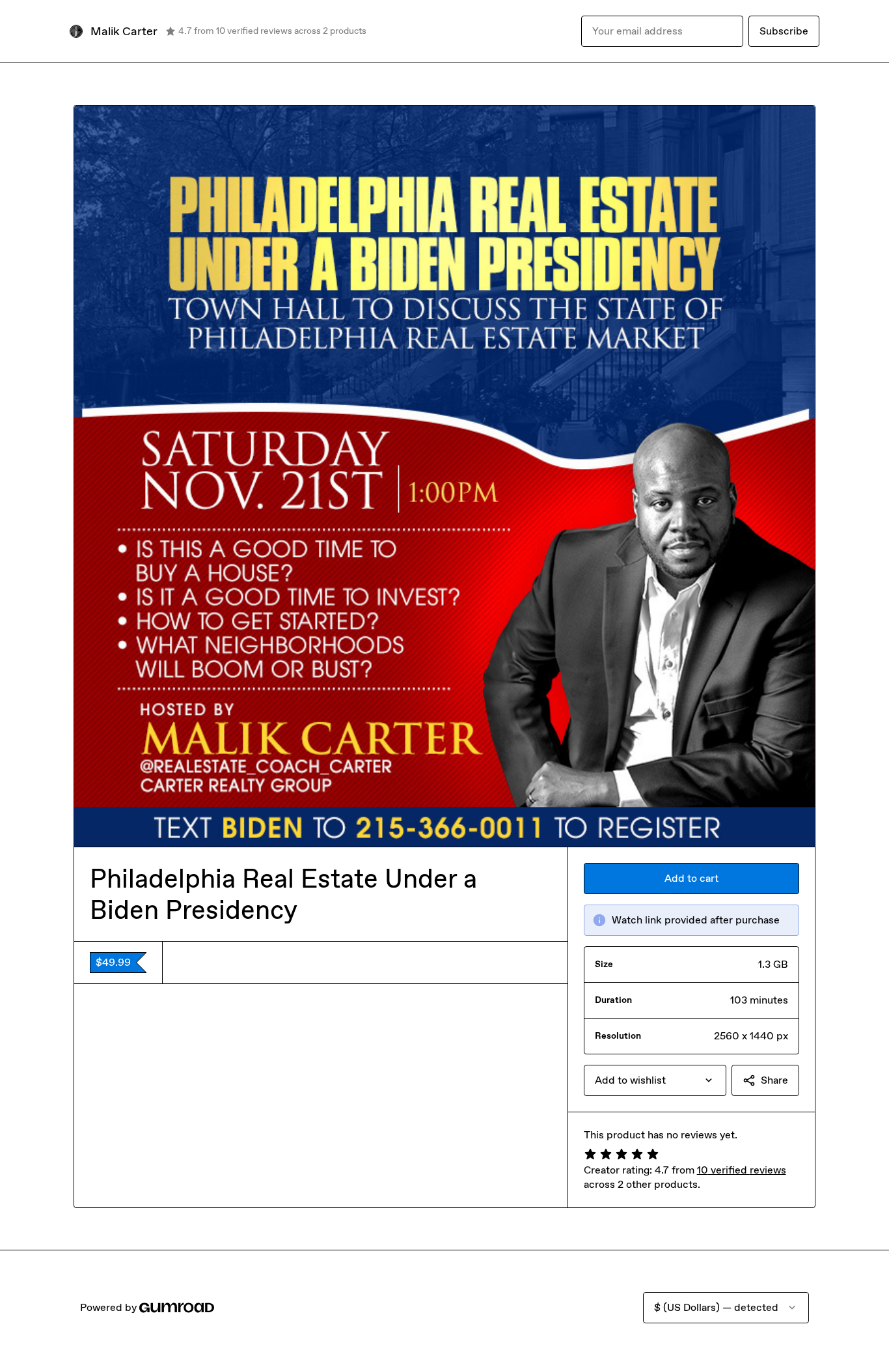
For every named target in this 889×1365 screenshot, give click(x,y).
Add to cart (691, 878)
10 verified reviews (741, 1170)
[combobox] (655, 1080)
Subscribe (783, 31)
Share (774, 1080)
